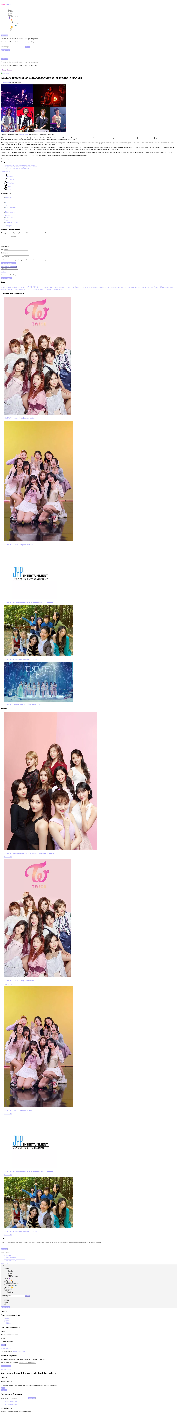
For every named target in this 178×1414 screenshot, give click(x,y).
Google (6, 1320)
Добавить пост (5, 50)
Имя (2, 249)
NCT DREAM (110, 287)
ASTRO (14, 287)
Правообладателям (10, 1257)
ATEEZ (18, 287)
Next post (3, 272)
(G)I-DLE (4, 287)
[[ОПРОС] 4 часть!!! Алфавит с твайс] (90, 356)
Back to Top (4, 1263)
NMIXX (122, 287)
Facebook (7, 1318)
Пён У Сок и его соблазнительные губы (16, 168)
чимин (56, 289)
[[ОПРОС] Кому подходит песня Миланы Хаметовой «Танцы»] (90, 781)
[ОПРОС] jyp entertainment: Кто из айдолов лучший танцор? (29, 602)
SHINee (141, 287)
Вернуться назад (6, 1369)
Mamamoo (93, 287)
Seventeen (135, 287)
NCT (104, 287)
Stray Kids (158, 287)
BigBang (22, 287)
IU (71, 287)
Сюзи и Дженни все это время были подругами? (19, 165)
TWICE (9, 289)
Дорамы (10, 11)
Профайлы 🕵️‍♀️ (8, 22)
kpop (77, 287)
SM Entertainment (149, 287)
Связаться (7, 1255)
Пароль (3, 1338)
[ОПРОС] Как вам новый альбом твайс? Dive (22, 705)
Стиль (10, 15)
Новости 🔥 (8, 20)
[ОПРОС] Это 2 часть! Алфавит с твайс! (20, 659)
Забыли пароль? (6, 1348)
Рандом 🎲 (7, 30)
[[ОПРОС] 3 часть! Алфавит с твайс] (90, 481)
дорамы (45, 289)
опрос (49, 289)
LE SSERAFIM (84, 287)
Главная (6, 8)
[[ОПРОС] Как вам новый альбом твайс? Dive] (90, 682)
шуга (65, 289)
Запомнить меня (8, 1341)
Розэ (32, 289)
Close (2, 1265)
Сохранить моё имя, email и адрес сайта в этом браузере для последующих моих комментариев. (33, 260)
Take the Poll (8, 857)
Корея (10, 13)
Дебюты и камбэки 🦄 (11, 23)
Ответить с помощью (8, 266)
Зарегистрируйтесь (19, 1351)
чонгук (60, 289)
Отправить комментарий (8, 263)
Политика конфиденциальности (14, 1259)
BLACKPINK (31, 287)
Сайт (2, 256)
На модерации (9, 32)
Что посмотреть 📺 (10, 25)
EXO (53, 287)
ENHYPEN (47, 287)
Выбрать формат (6, 278)
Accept (3, 1388)
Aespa (9, 287)
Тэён (34, 289)
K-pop (10, 10)
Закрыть (3, 1390)
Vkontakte (7, 1323)
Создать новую (6, 1398)
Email (2, 253)
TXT (14, 289)
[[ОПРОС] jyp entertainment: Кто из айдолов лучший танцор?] (90, 573)
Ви (17, 289)
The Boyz (171, 287)
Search (28, 47)
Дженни (20, 289)
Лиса (29, 289)
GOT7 (64, 287)
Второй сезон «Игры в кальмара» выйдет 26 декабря (21, 167)
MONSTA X (99, 287)
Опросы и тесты (13, 16)
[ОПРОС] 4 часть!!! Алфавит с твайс (19, 418)
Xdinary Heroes (23, 134)
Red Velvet (128, 287)
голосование (39, 289)
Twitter (6, 1322)
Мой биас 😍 (8, 27)
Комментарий (6, 246)
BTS (40, 286)
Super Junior (166, 287)
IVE (73, 287)
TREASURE (3, 289)
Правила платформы (11, 1260)
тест (53, 289)
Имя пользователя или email (9, 1335)
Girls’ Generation (59, 287)
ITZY (68, 287)
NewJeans (116, 287)
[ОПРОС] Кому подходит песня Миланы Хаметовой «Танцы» (29, 853)
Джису (25, 289)
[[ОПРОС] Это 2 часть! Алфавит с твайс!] (90, 631)
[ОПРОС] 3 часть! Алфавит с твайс (18, 545)
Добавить (4, 1249)
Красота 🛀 (8, 29)
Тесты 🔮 (7, 18)
